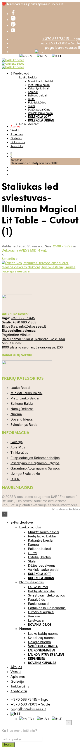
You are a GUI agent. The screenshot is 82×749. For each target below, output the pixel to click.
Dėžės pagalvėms (39, 109)
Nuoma (16, 414)
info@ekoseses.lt (32, 326)
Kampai (33, 92)
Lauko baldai (28, 77)
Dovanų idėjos (21, 419)
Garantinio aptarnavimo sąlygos (35, 468)
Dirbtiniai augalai (41, 612)
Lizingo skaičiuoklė (25, 473)
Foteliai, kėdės (37, 102)
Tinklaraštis (17, 142)
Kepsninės (36, 658)
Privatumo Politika (66, 509)
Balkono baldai (37, 95)
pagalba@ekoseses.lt (62, 48)
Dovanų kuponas (42, 663)
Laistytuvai (36, 620)
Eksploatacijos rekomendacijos (35, 457)
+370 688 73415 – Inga (61, 39)
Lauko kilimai (38, 587)
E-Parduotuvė (19, 73)
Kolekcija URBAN (41, 120)
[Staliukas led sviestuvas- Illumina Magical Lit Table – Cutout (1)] (41, 271)
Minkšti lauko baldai (40, 81)
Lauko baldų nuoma (43, 633)
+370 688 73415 (23, 318)
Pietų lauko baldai (39, 85)
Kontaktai (16, 146)
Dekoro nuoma (39, 642)
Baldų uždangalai (41, 591)
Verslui (14, 130)
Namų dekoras (29, 124)
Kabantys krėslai (38, 88)
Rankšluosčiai (38, 603)
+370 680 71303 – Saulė (60, 43)
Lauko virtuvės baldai (46, 654)
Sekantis (8, 258)
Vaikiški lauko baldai (40, 113)
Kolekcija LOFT (39, 116)
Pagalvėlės (36, 599)
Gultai (31, 99)
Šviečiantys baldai (24, 424)
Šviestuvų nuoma (41, 637)
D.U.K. (15, 479)
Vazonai (34, 616)
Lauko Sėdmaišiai (41, 650)
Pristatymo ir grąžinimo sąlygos (34, 463)
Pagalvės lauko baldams (47, 608)
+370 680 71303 (24, 322)
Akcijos (15, 126)
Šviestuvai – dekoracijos (46, 595)
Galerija (16, 138)
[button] (11, 153)
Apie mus (16, 134)
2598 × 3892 (62, 246)
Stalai (31, 106)
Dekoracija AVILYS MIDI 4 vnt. (24, 250)
